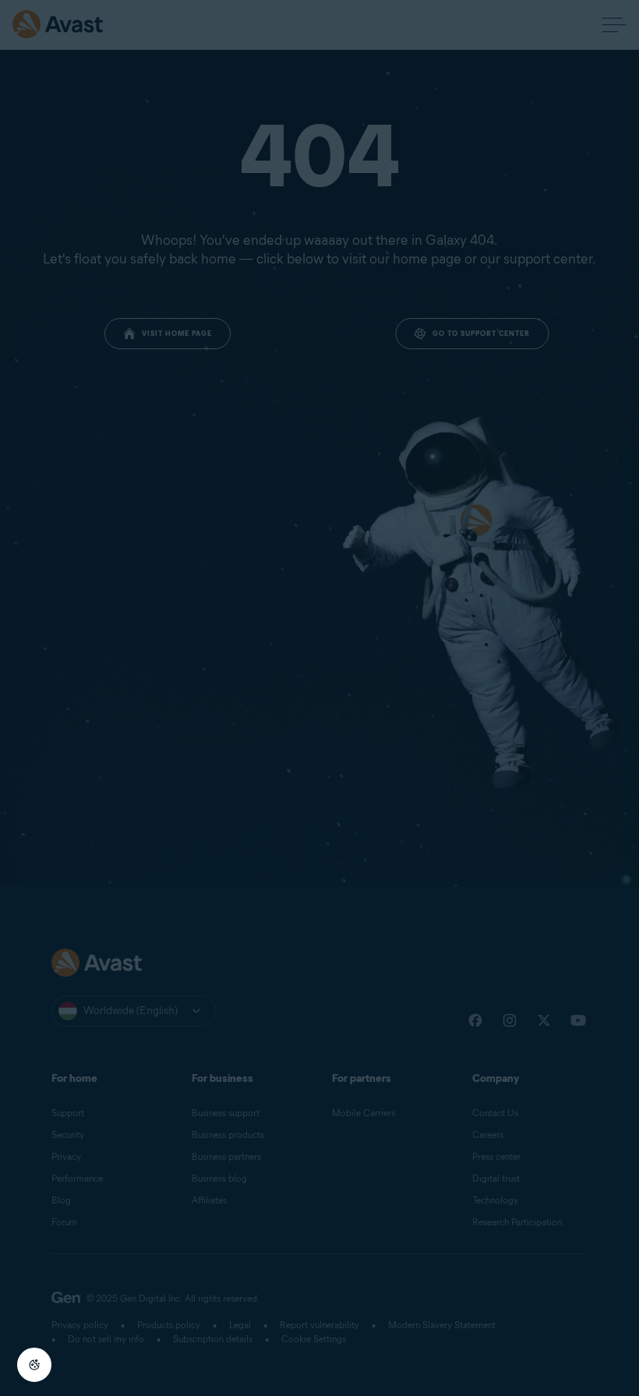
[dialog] (319, 698)
